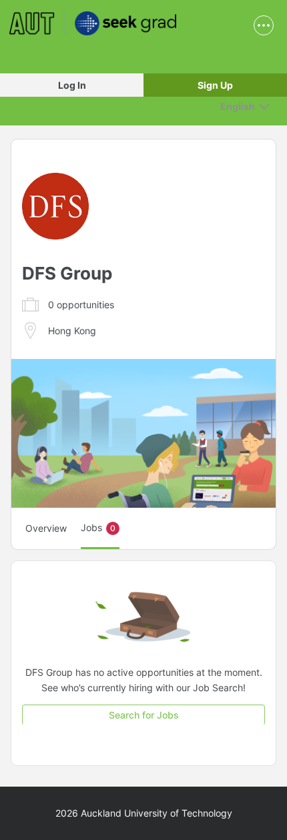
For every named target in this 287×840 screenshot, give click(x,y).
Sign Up (215, 85)
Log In (72, 85)
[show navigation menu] (264, 25)
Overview (46, 528)
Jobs (98, 527)
